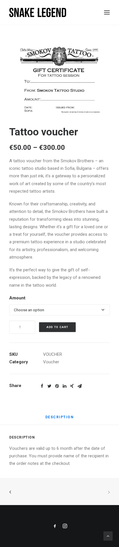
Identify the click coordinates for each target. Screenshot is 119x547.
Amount (17, 298)
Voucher (51, 361)
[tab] (60, 419)
